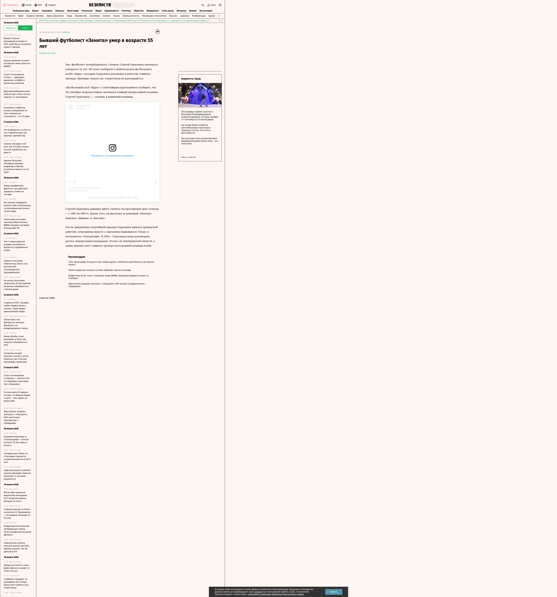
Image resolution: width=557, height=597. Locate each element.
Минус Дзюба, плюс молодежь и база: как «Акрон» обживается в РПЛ (15, 340)
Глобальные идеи (21, 11)
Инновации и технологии (154, 16)
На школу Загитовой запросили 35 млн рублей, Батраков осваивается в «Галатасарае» (17, 285)
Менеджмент (153, 11)
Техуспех (173, 16)
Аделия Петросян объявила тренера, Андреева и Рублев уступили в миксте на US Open (16, 166)
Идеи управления (55, 16)
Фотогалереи (205, 11)
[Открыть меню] (220, 5)
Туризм (211, 16)
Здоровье (184, 16)
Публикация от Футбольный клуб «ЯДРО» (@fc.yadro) (112, 197)
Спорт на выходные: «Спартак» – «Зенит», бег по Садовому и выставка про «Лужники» (17, 379)
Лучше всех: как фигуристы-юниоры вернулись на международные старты (16, 324)
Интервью (181, 11)
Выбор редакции (103, 20)
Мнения (193, 11)
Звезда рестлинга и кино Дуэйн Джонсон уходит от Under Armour (17, 568)
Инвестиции (73, 11)
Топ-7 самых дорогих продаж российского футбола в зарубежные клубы (16, 246)
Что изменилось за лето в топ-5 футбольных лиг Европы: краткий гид (17, 133)
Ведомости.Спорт (47, 53)
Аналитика (95, 16)
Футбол (66, 32)
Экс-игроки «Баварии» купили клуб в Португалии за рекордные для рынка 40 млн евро (17, 206)
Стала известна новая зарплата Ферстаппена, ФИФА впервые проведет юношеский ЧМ (17, 223)
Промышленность (131, 16)
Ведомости (10, 16)
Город (69, 16)
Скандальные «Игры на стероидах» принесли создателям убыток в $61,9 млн (17, 457)
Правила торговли (35, 16)
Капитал (106, 16)
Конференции (198, 16)
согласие (258, 592)
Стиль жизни (168, 11)
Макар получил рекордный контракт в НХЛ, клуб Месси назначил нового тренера (17, 42)
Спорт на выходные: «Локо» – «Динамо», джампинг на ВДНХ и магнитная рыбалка (14, 78)
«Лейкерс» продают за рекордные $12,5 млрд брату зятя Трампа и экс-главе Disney (16, 583)
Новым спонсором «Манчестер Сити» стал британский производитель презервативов (16, 266)
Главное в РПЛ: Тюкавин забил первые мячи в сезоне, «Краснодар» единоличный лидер (16, 307)
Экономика (47, 11)
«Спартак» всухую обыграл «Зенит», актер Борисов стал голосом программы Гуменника (16, 357)
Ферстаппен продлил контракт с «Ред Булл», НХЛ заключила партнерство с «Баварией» (16, 417)
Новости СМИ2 (47, 298)
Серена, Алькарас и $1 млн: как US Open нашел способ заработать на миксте (16, 148)
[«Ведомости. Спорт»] (100, 5)
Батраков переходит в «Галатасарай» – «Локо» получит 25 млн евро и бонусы (16, 441)
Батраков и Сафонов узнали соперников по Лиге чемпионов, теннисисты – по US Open (17, 112)
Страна (116, 16)
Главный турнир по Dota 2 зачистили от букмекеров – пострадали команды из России (17, 513)
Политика (126, 11)
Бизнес (35, 11)
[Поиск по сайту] (202, 5)
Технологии (87, 11)
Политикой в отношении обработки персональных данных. (276, 594)
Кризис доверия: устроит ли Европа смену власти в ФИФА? (17, 63)
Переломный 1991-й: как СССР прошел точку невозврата (141, 20)
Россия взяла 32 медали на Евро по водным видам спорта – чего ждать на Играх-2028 (17, 396)
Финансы (59, 11)
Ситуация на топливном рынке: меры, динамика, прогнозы (198, 20)
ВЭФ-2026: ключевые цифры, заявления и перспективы (65, 20)
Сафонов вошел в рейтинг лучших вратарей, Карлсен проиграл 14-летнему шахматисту (17, 474)
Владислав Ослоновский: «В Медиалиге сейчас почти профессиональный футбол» (17, 530)
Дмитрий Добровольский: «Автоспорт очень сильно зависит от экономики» (17, 94)
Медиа (98, 11)
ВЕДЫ (20, 16)
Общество (139, 11)
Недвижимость (112, 11)
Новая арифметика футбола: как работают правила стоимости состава (16, 190)
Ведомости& (81, 16)
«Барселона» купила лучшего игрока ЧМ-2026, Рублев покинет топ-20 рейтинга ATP (16, 547)
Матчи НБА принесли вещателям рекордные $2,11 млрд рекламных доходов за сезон (15, 496)
